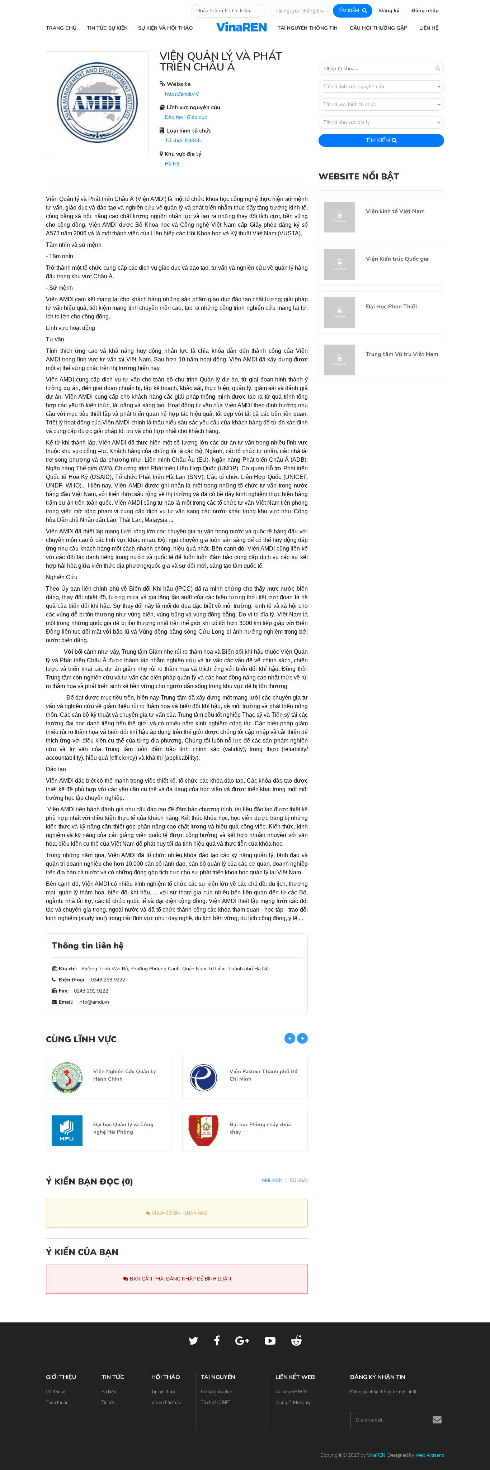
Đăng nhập (425, 10)
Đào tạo (174, 117)
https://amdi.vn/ (182, 94)
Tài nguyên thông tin (298, 11)
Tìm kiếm (379, 140)
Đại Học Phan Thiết (392, 307)
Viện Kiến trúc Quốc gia (397, 259)
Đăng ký (389, 10)
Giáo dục (197, 117)
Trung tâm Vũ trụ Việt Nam (402, 354)
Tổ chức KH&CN (183, 140)
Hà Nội (172, 163)
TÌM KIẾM (349, 10)
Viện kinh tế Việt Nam (395, 211)
